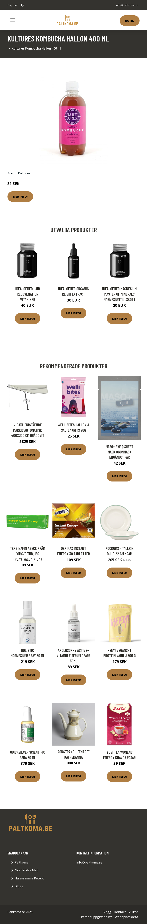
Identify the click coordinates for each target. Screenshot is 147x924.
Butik (129, 20)
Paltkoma (21, 862)
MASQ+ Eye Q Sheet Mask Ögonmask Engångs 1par (119, 451)
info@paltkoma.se (127, 5)
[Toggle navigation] (12, 20)
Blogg (19, 886)
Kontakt (120, 912)
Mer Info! (20, 196)
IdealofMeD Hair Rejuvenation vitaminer (27, 294)
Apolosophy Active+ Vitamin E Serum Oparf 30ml (74, 655)
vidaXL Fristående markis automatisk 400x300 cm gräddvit (27, 430)
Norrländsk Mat (26, 870)
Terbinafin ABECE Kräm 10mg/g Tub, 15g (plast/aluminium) (27, 553)
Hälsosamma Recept (29, 878)
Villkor (133, 912)
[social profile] (22, 5)
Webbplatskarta (126, 917)
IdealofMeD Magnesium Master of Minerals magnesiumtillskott (119, 294)
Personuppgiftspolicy (96, 917)
